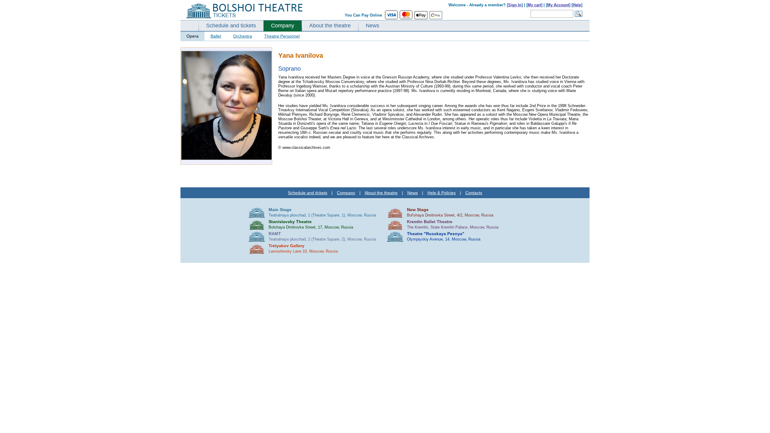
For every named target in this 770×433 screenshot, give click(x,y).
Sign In (515, 5)
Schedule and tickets (231, 26)
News (372, 26)
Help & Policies (441, 192)
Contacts (473, 192)
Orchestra (242, 36)
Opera (192, 36)
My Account (558, 5)
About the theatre (330, 26)
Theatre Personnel (282, 36)
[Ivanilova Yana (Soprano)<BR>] (226, 159)
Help (577, 5)
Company (282, 26)
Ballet (216, 36)
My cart (534, 5)
